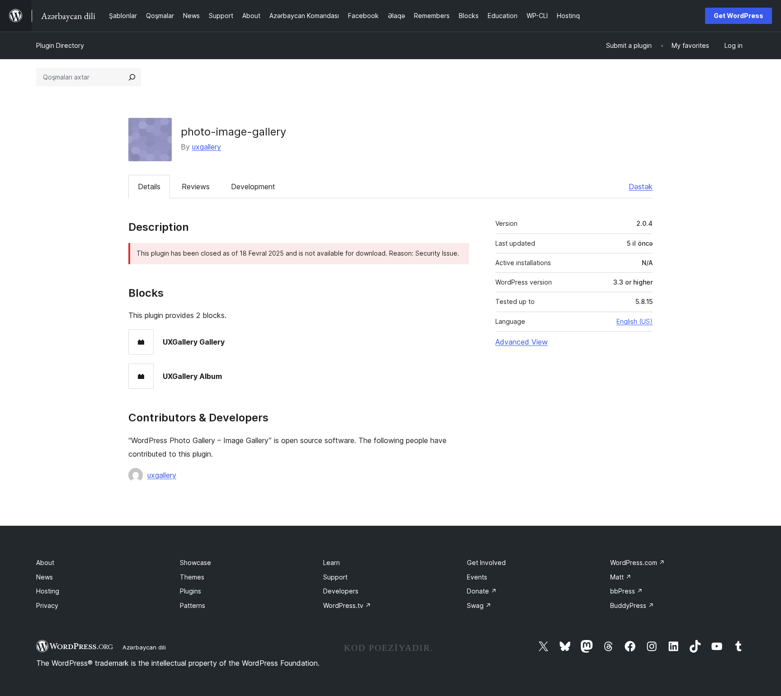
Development (253, 186)
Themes (192, 577)
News (44, 577)
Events (477, 577)
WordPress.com (637, 562)
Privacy (47, 605)
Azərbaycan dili (144, 647)
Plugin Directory (60, 45)
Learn (331, 562)
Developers (340, 591)
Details (149, 186)
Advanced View (521, 341)
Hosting (47, 591)
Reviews (196, 186)
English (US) (634, 321)
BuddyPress (632, 605)
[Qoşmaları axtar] (132, 77)
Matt (620, 577)
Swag (479, 605)
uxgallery (206, 146)
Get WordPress (738, 15)
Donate (482, 591)
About (45, 562)
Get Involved (486, 562)
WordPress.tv (347, 605)
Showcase (195, 562)
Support (335, 577)
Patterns (192, 605)
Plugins (190, 591)
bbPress (626, 591)
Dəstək (641, 186)
